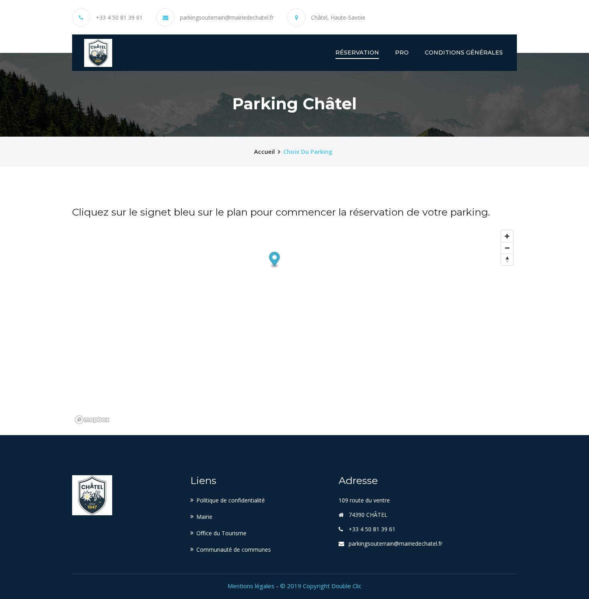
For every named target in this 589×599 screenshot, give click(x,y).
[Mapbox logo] (92, 419)
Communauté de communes (233, 549)
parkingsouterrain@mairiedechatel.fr (227, 17)
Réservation (357, 52)
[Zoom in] (507, 236)
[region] (294, 326)
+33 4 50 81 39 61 (119, 17)
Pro (402, 52)
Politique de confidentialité (230, 500)
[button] (274, 260)
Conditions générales (464, 52)
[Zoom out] (507, 248)
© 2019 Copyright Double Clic (320, 586)
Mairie (204, 516)
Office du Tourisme (221, 533)
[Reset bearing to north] (507, 259)
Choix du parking (308, 151)
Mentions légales (251, 586)
